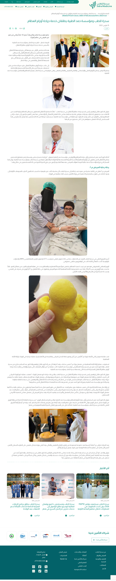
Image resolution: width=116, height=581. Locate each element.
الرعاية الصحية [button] (60, 6)
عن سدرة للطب (60, 1)
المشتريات (63, 555)
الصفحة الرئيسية (103, 13)
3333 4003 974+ (8, 6)
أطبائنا (84, 555)
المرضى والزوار (101, 555)
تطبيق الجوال (27, 1)
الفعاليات (45, 1)
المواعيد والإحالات (70, 1)
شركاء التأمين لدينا (101, 540)
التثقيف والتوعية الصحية (101, 560)
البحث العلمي (82, 566)
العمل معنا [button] (20, 6)
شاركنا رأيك (18, 1)
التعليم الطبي (82, 562)
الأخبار (52, 1)
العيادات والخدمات (80, 552)
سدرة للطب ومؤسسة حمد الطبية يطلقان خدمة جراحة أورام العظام (73, 13)
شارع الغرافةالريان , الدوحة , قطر (40, 554)
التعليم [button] (39, 6)
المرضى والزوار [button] (49, 6)
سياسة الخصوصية (80, 569)
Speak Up (63, 559)
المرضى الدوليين (36, 1)
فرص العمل (63, 552)
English (6, 1)
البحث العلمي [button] (30, 6)
